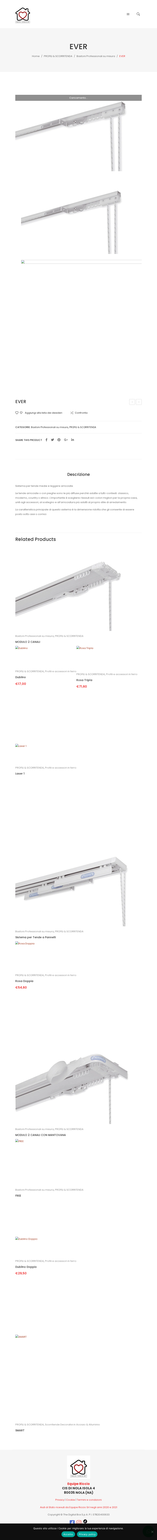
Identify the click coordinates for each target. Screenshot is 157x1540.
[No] (152, 1532)
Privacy (59, 1500)
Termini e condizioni (89, 1500)
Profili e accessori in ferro (60, 671)
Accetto (68, 1534)
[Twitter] (52, 440)
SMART (20, 1430)
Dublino (20, 677)
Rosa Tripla (84, 680)
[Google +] (66, 440)
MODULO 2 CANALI (27, 642)
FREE (139, 402)
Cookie (70, 1500)
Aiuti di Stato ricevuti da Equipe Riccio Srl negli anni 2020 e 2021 (78, 1507)
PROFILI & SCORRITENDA (58, 56)
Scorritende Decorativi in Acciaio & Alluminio (72, 1424)
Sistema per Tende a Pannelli (35, 937)
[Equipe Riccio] (22, 14)
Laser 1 (20, 773)
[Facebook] (46, 440)
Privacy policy (87, 1534)
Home (36, 56)
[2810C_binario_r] (78, 128)
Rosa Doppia (24, 981)
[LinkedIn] (72, 440)
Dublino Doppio (26, 1267)
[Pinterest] (59, 440)
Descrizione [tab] (78, 474)
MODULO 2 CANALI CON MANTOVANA (40, 1135)
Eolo (132, 402)
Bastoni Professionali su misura (96, 56)
